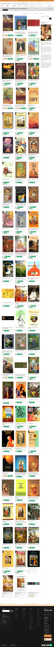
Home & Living (31, 628)
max (46, 18)
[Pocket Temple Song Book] (34, 566)
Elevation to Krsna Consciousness (33, 129)
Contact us (49, 0)
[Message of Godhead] (8, 227)
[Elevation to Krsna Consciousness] (34, 128)
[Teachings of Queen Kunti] (8, 276)
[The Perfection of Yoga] (21, 566)
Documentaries (31, 617)
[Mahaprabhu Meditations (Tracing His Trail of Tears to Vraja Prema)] (34, 496)
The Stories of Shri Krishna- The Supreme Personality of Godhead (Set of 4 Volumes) (7, 351)
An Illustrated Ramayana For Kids (7, 302)
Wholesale (38, 615)
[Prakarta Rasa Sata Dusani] (34, 301)
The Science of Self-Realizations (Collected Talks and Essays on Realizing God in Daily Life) (33, 473)
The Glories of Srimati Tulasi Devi (33, 350)
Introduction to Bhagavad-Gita (7, 129)
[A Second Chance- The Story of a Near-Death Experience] (8, 202)
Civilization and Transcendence (20, 129)
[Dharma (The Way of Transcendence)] (8, 471)
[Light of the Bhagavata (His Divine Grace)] (21, 543)
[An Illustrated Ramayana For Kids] (8, 301)
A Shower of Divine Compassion (7, 496)
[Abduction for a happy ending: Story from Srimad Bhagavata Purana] (34, 227)
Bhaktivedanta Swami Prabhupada (8, 57)
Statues (16, 610)
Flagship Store (46, 618)
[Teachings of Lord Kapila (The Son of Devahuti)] (21, 54)
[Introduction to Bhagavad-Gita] (8, 128)
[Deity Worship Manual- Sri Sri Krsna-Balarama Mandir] (21, 591)
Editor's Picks (31, 622)
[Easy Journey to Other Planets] (8, 153)
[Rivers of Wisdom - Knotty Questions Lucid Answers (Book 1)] (21, 276)
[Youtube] (51, 610)
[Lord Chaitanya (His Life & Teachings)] (8, 519)
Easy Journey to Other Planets (7, 154)
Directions (45, 628)
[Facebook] (44, 610)
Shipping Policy (24, 615)
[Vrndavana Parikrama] (34, 519)
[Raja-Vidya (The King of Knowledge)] (34, 543)
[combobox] (27, 4)
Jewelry (30, 626)
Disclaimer (23, 610)
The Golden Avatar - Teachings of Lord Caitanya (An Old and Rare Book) (7, 449)
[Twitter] (46, 610)
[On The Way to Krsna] (8, 398)
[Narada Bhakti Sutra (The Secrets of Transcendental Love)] (21, 446)
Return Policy (24, 612)
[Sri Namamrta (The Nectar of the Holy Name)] (34, 54)
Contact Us (38, 610)
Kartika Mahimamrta (31, 423)
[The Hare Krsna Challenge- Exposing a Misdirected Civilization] (21, 153)
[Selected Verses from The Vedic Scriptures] (21, 495)
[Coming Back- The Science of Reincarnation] (21, 227)
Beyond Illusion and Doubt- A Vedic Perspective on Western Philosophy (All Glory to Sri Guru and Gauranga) (20, 204)
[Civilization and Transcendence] (21, 128)
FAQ (53, 0)
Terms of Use (23, 617)
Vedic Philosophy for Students (20, 350)
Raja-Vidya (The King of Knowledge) (33, 544)
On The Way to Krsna (5, 399)
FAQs (30, 612)
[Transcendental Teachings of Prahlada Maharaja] (34, 153)
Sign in (44, 0)
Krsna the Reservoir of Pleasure (33, 80)
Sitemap (38, 622)
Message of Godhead (5, 228)
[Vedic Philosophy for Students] (21, 349)
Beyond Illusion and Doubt (6, 544)
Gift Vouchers (38, 620)
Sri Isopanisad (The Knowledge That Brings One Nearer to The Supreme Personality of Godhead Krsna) (20, 474)
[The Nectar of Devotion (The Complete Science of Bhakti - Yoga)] (21, 519)
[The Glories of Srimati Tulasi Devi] (34, 349)
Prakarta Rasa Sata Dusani (32, 302)
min (41, 18)
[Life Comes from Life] (34, 202)
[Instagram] (48, 610)
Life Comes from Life (31, 203)
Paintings (16, 617)
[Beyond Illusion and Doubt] (8, 543)
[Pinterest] (47, 610)
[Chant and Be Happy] (8, 566)
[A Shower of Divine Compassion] (8, 495)
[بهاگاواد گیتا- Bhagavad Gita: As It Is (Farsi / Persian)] (8, 591)
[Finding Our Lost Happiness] (34, 446)
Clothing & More (17, 615)
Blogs (30, 615)
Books (15, 612)
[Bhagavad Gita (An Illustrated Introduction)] (21, 301)
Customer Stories (32, 620)
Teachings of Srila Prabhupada (20, 327)
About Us (31, 610)
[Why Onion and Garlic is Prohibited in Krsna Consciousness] (34, 276)
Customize (38, 612)
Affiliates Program (39, 617)
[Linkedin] (49, 610)
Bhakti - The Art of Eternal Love (33, 374)
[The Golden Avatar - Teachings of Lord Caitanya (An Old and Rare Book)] (8, 446)
